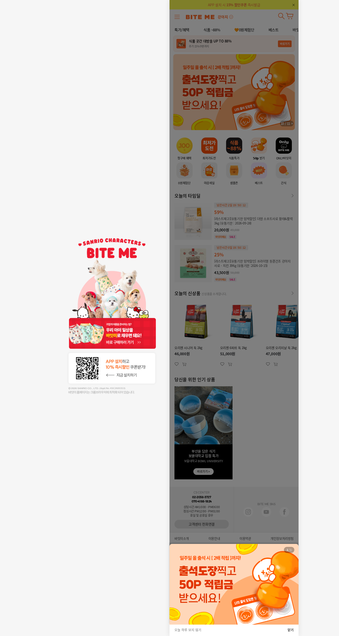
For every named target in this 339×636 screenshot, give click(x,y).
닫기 (291, 630)
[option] (234, 584)
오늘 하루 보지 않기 (187, 630)
